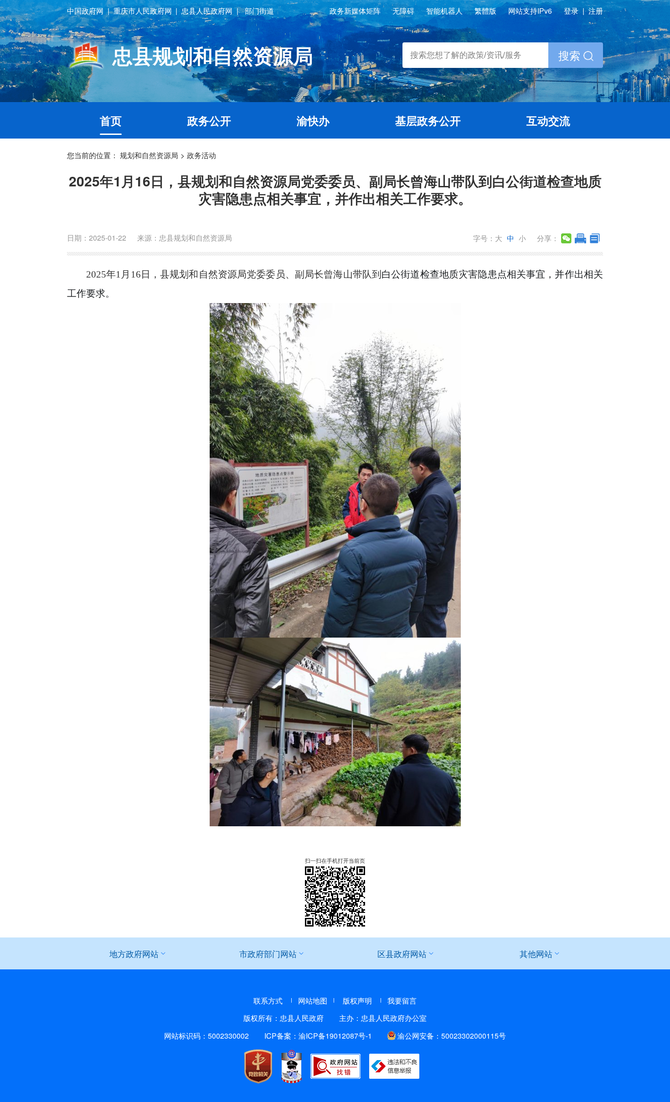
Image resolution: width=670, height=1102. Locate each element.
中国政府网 (85, 11)
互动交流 (548, 120)
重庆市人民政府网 (142, 11)
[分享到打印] (580, 238)
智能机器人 (444, 11)
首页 (111, 120)
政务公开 (209, 120)
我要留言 (402, 1000)
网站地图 (312, 1000)
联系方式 (268, 1000)
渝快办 (313, 120)
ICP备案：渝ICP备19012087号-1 (318, 1035)
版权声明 (357, 1000)
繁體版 (485, 11)
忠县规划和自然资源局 (213, 55)
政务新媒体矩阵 (355, 11)
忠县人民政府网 (206, 11)
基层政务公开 (428, 120)
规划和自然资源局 (149, 155)
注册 (595, 10)
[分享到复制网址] (594, 238)
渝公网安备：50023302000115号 (451, 1035)
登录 (571, 10)
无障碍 (403, 11)
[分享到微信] (566, 238)
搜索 (570, 55)
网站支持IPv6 (530, 10)
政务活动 (201, 155)
